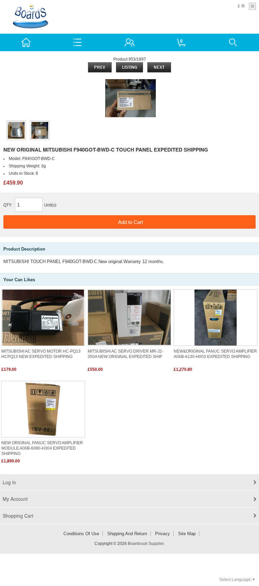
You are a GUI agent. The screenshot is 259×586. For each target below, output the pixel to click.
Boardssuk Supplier (146, 543)
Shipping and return (127, 533)
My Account (15, 498)
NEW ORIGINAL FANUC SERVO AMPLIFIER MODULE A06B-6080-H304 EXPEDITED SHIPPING (42, 448)
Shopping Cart (18, 515)
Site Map (187, 533)
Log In (9, 482)
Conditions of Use (81, 533)
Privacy (162, 533)
